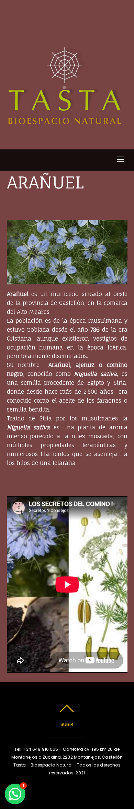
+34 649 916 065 (40, 749)
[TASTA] (66, 121)
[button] (15, 794)
